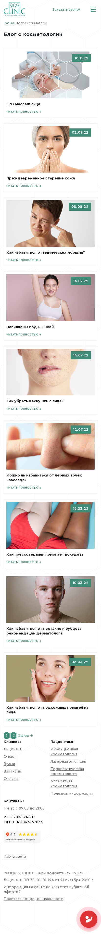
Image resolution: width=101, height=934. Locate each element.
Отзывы (11, 779)
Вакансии (12, 771)
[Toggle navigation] (93, 9)
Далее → (25, 736)
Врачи (9, 764)
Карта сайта (15, 856)
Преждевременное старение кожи (40, 178)
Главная (9, 22)
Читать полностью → (23, 111)
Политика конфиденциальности (33, 899)
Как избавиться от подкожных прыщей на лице (47, 709)
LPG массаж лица (23, 104)
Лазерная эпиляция (68, 761)
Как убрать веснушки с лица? (34, 401)
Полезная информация (71, 793)
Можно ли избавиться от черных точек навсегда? (44, 477)
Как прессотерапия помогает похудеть (45, 554)
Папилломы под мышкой (30, 327)
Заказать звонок (66, 9)
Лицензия (12, 749)
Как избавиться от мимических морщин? (45, 252)
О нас (9, 756)
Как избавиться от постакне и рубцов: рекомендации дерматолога (43, 631)
